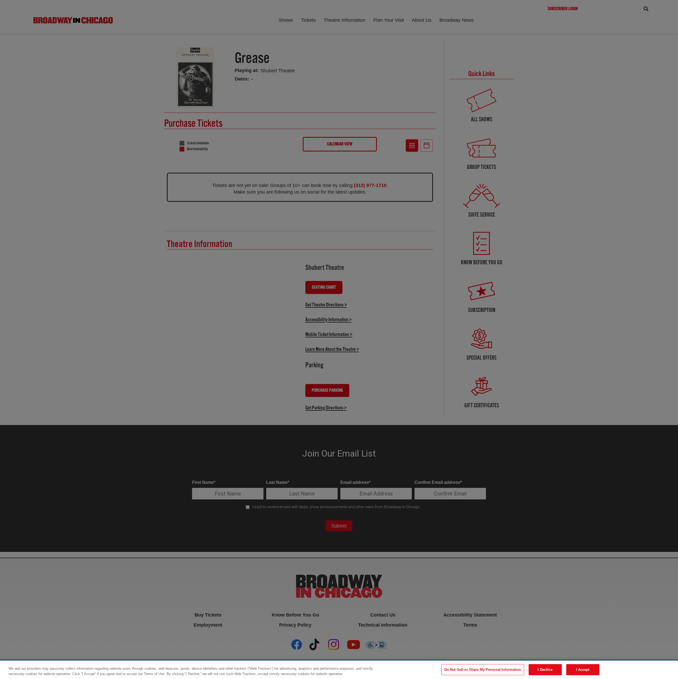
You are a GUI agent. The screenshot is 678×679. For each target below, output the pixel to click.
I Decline (545, 670)
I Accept (583, 670)
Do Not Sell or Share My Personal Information (482, 670)
